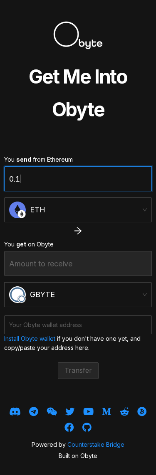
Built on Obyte (78, 455)
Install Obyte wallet (29, 338)
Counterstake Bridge (95, 444)
